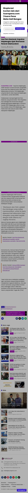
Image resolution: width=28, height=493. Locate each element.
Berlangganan (20, 28)
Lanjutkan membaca (8, 33)
